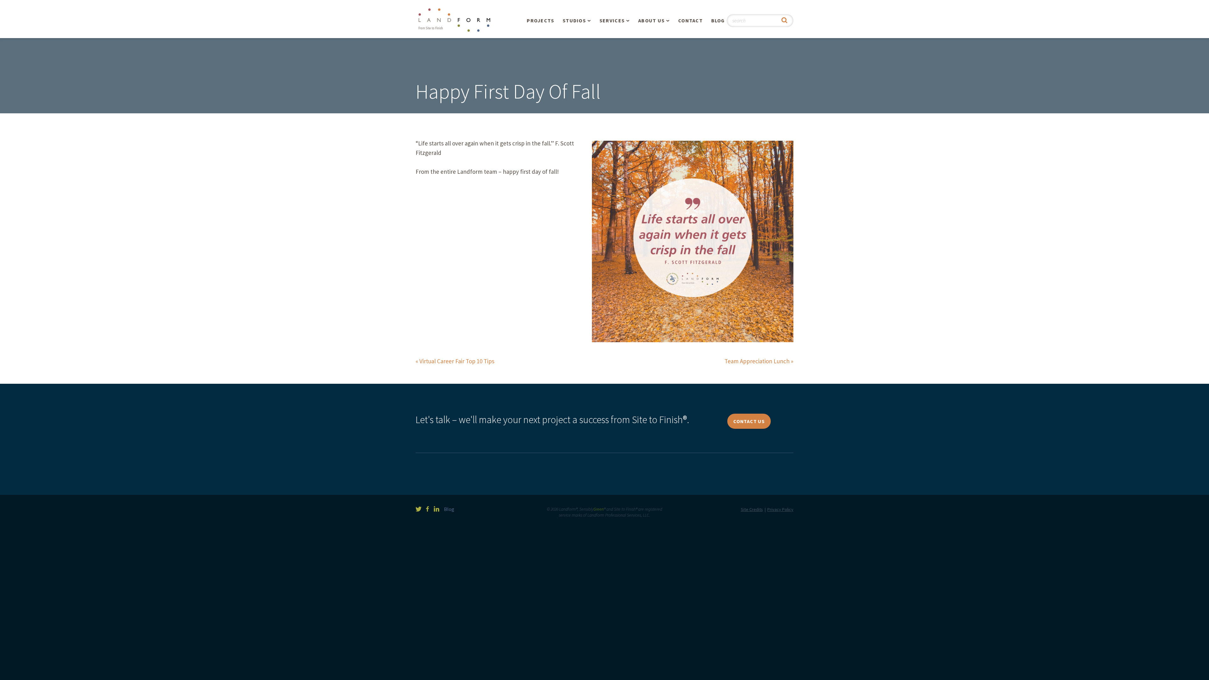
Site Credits (752, 509)
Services (612, 20)
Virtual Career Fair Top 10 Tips (456, 361)
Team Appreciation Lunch (757, 361)
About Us (651, 20)
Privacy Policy (780, 509)
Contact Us (749, 421)
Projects (540, 20)
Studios (574, 20)
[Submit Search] (784, 20)
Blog (718, 20)
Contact (690, 20)
